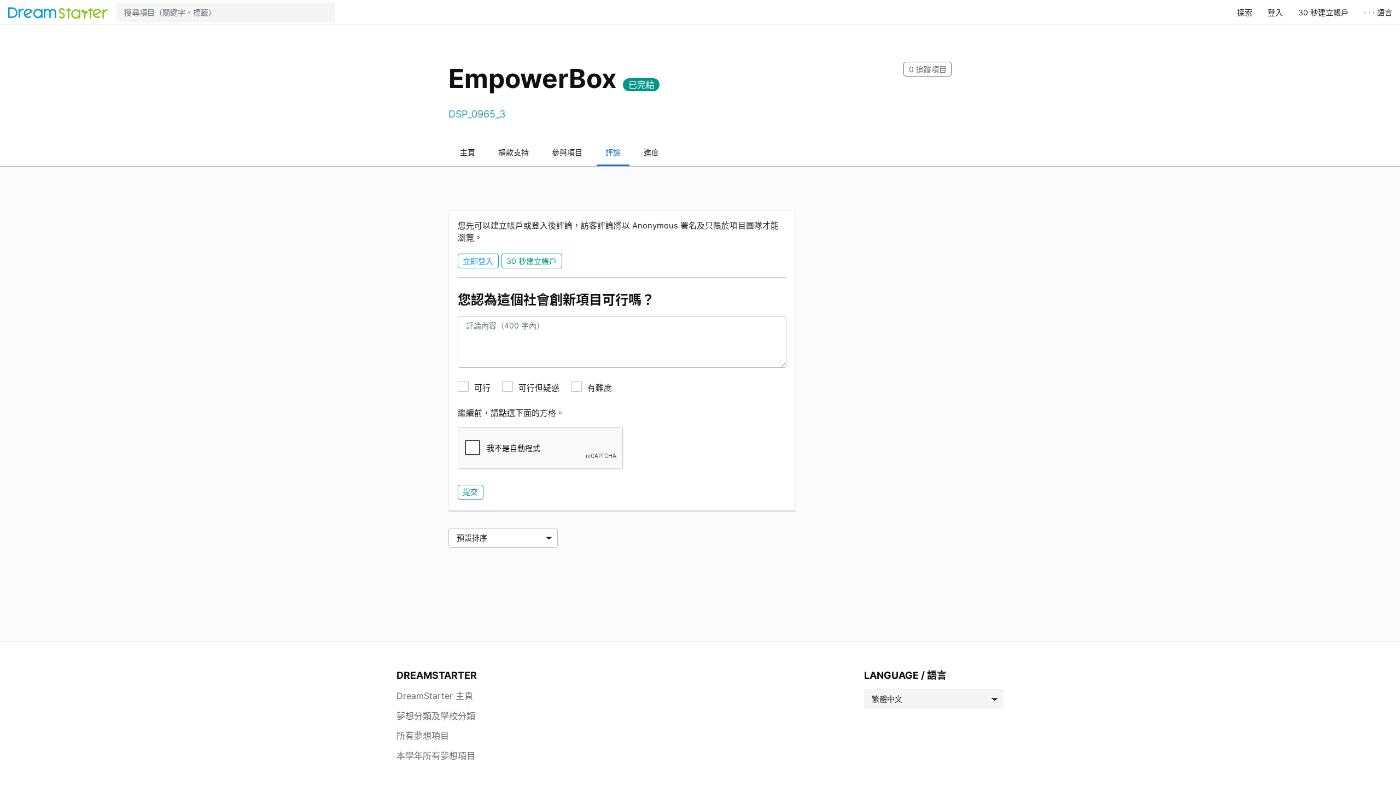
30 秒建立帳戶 (1323, 12)
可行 (482, 388)
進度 (651, 152)
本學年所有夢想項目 (435, 755)
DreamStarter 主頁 (434, 695)
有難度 (599, 388)
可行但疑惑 (538, 388)
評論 (613, 152)
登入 (1275, 12)
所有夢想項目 (422, 735)
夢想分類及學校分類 (435, 715)
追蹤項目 (928, 69)
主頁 (467, 152)
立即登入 (478, 261)
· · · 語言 (1378, 12)
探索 (1244, 12)
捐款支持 (513, 152)
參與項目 (567, 152)
